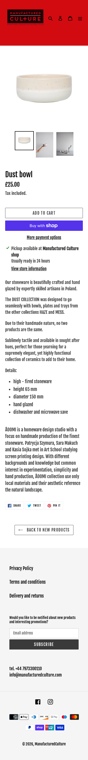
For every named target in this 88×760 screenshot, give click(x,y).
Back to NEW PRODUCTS (47, 530)
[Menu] (80, 18)
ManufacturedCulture (50, 744)
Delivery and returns (26, 596)
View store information (28, 268)
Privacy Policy (21, 568)
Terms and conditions (27, 582)
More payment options (44, 237)
